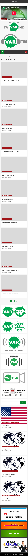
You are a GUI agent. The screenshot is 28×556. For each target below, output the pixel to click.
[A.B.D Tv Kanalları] (14, 415)
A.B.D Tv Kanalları (6, 425)
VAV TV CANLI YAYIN (8, 246)
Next (16, 301)
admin (10, 82)
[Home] (2, 52)
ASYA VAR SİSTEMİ (6, 471)
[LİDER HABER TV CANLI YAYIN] (14, 141)
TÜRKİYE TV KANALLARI (7, 100)
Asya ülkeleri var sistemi (8, 474)
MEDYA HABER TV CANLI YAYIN (10, 294)
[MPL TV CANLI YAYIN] (14, 165)
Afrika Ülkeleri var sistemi (8, 450)
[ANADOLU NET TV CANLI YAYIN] (14, 70)
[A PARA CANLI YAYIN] (14, 188)
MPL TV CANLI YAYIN (8, 175)
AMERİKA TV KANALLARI (7, 422)
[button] (5, 52)
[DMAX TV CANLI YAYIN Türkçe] (14, 259)
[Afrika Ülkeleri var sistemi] (14, 440)
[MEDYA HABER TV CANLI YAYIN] (14, 283)
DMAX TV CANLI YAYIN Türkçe (10, 270)
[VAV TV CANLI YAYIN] (14, 236)
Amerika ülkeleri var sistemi (9, 499)
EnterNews (14, 554)
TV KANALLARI (15, 422)
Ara (23, 402)
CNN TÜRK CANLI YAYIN (8, 104)
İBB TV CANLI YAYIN (7, 128)
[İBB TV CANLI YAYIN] (14, 117)
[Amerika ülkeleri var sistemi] (14, 488)
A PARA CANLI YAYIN (7, 199)
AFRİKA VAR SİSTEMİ (6, 446)
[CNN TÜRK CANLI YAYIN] (14, 94)
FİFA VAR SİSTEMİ (15, 446)
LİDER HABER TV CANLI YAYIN (10, 152)
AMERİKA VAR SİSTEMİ (7, 495)
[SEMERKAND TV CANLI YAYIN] (14, 212)
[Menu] (5, 52)
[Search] (23, 52)
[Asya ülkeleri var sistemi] (14, 464)
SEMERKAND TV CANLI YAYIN (10, 223)
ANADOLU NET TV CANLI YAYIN (11, 80)
